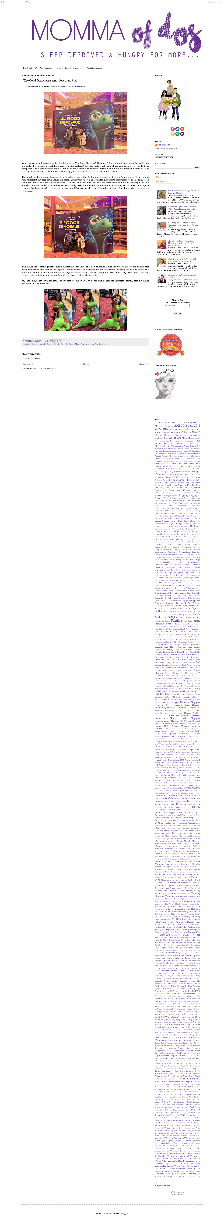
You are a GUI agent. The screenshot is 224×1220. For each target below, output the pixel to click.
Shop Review (193, 1019)
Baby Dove (179, 461)
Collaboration (180, 542)
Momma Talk (195, 888)
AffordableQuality (162, 446)
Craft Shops (194, 560)
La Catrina (163, 770)
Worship (169, 1174)
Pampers (172, 953)
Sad (198, 1004)
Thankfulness (173, 1082)
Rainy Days (195, 989)
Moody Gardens (181, 904)
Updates (196, 1120)
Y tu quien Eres (171, 1176)
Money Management (185, 901)
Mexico (176, 851)
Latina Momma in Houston (178, 780)
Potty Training (182, 976)
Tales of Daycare (161, 1061)
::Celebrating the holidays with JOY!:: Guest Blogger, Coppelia (182, 208)
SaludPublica (171, 1006)
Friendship (160, 652)
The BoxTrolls (175, 1084)
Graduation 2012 (171, 668)
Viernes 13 (159, 1128)
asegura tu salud (194, 454)
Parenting (189, 955)
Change (178, 523)
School (171, 1011)
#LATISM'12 (171, 422)
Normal (177, 940)
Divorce (179, 588)
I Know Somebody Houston (174, 744)
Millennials (184, 854)
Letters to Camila (163, 798)
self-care (190, 1014)
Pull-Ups (172, 986)
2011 (177, 425)
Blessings (164, 482)
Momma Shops (168, 888)
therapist (196, 1092)
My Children (182, 917)
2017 (171, 430)
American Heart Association (165, 451)
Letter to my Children (165, 795)
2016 (165, 429)
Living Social (195, 810)
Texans (157, 1068)
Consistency (171, 555)
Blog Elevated (159, 485)
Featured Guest (170, 631)
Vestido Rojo (186, 1125)
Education (159, 598)
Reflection (177, 994)
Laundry (168, 790)
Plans (197, 971)
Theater (188, 1092)
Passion (180, 961)
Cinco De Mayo (178, 534)
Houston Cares (163, 705)
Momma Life (186, 877)
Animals (197, 451)
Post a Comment (32, 359)
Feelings (183, 632)
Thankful (183, 1078)
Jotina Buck (196, 760)
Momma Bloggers (163, 867)
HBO (198, 678)
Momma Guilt (194, 874)
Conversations (160, 557)
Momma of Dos (177, 883)
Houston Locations (179, 724)
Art (172, 454)
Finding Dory (168, 637)
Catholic (196, 518)
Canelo (162, 516)
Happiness (159, 678)
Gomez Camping (162, 665)
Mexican (159, 843)
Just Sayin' (184, 762)
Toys (175, 1110)
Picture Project (162, 971)
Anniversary (160, 454)
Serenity (184, 1017)
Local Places (176, 818)
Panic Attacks (159, 956)
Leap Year (164, 793)
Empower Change (164, 603)
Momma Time (161, 891)
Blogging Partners (163, 498)
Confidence (172, 552)
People (166, 963)
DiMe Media (160, 585)
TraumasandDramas (191, 1112)
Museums (158, 917)
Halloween (173, 676)
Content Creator (185, 555)
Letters (179, 795)
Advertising (195, 443)
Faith (196, 614)
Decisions (190, 575)
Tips (193, 1099)
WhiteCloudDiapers (162, 1146)
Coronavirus (178, 557)
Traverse (192, 1115)
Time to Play (185, 1099)
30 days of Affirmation (171, 432)
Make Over (172, 828)
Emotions (177, 601)
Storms (189, 1045)
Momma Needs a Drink (189, 880)
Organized (182, 948)
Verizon (178, 1125)
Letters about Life (191, 795)
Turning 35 (170, 1118)
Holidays (159, 694)
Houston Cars (181, 705)
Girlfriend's (160, 660)
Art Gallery (178, 454)
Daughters (188, 573)
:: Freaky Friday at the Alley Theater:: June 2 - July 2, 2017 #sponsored (181, 243)
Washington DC (173, 1136)
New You (159, 937)
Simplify (169, 1025)
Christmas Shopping (190, 531)
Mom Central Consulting (191, 856)
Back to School (186, 464)
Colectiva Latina (161, 542)
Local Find (195, 815)
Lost (179, 820)
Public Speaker (161, 986)
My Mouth (188, 922)
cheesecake (187, 524)
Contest (197, 555)
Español (191, 606)
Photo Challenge (181, 966)
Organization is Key (169, 948)
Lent (198, 793)
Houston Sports (169, 736)
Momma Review (183, 886)
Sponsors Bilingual (173, 1040)
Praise (192, 976)
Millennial (175, 854)
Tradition (195, 1109)
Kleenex (157, 768)
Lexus (166, 802)
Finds (187, 637)
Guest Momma (172, 673)
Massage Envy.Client (162, 836)
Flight (192, 639)
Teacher (191, 1061)
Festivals (177, 634)
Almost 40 (180, 449)
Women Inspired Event (178, 1156)
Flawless (186, 639)
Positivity (159, 976)
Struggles (159, 1051)
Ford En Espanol (188, 644)
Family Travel (193, 626)
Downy (197, 590)
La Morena (192, 770)
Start (191, 1043)
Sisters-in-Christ (173, 1027)
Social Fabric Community (164, 1032)
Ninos (157, 940)
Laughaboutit (159, 790)
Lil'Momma (160, 810)
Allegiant (158, 449)
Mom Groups (183, 859)
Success (180, 1051)
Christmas (175, 531)
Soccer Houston (193, 1030)
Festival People (168, 634)
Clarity (181, 537)
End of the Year (168, 606)
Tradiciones (183, 1110)
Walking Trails (179, 1133)
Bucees (164, 506)
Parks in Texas (182, 958)
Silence (161, 1025)
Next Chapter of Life (171, 937)
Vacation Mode (171, 1123)
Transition (175, 1112)
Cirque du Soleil (162, 537)
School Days (181, 1011)
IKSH (176, 747)
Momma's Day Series (165, 893)
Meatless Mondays (162, 839)
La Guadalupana (181, 770)
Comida (196, 544)
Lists (178, 810)
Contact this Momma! (73, 68)
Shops (175, 1022)
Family (175, 620)
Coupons (185, 560)
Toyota (169, 1110)
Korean (163, 768)
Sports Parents (167, 1043)
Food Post (192, 642)
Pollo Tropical (177, 973)
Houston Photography (165, 734)
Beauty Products (174, 472)
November (177, 943)
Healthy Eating (169, 683)
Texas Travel (171, 1079)
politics (165, 973)
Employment (186, 601)
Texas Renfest (161, 1076)
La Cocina (171, 770)
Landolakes (175, 773)
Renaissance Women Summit (180, 996)
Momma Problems (192, 883)
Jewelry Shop (182, 757)
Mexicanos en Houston (188, 849)
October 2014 (170, 945)
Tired (197, 1099)
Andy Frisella (189, 451)
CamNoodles (161, 513)
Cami (197, 508)
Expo (195, 611)
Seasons (169, 1014)
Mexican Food (170, 843)
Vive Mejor (182, 1130)
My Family (192, 917)
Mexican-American (164, 849)
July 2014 (171, 762)
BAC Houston (173, 464)
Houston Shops (185, 734)
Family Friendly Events (64, 344)
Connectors (196, 552)
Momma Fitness (162, 872)
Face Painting (178, 615)
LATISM (187, 788)
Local (158, 812)
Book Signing (177, 501)
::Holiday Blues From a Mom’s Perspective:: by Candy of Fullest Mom (183, 225)
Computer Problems (163, 549)
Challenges (169, 524)
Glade (178, 663)
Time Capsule (174, 1099)
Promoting (158, 983)
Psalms (197, 983)
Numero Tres (187, 943)
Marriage (177, 833)
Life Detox (180, 804)
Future (186, 652)
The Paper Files (163, 1089)
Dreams (183, 593)
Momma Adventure (174, 861)
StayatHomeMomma (164, 1045)
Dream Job (164, 593)
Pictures (173, 971)
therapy (158, 1094)
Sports (157, 1043)
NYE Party (196, 943)
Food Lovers (181, 642)
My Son (196, 922)
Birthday (195, 477)
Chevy (194, 524)
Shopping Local (167, 1022)
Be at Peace (168, 466)
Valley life (195, 1123)
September (176, 1017)
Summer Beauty (161, 1053)
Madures (185, 826)
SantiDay (189, 1009)
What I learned (179, 1143)
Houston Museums (176, 731)
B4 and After (189, 459)
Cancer (191, 513)
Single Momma (193, 1025)
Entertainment (181, 606)
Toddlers (188, 1104)
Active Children (184, 441)
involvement (165, 755)
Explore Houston (169, 611)
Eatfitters (197, 595)
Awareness (159, 459)
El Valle (196, 598)
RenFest (196, 996)
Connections (184, 552)
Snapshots (173, 1030)
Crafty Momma (193, 562)
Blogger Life (160, 496)
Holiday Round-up (191, 691)
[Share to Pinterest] (60, 340)
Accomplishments (163, 441)
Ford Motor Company (175, 647)
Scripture (197, 1011)
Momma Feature (192, 869)
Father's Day (167, 629)
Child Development (178, 526)
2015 (31, 344)
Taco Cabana (171, 1058)
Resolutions (160, 999)
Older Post (143, 364)
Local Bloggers (169, 813)
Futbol (180, 652)
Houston (169, 699)
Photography (174, 968)
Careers (197, 516)
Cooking (169, 557)
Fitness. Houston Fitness (171, 639)
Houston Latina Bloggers (185, 718)
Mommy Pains (173, 896)
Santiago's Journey (177, 1009)
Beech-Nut (186, 472)
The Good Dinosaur (103, 344)
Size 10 (184, 1027)
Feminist (158, 634)
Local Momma (162, 818)
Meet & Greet (194, 839)
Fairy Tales (188, 615)
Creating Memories (191, 565)
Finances (159, 637)
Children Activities (163, 529)
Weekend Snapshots (174, 1138)
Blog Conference (193, 483)
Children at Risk (179, 529)
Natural (191, 925)
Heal (168, 681)
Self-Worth (166, 1017)
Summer (196, 1051)
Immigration (195, 747)
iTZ (192, 755)
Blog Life (182, 485)
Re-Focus (174, 991)
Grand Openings (194, 668)
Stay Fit (197, 1043)
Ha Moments (187, 673)
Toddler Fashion (162, 1105)
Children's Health (161, 531)
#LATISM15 (184, 423)
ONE (187, 945)
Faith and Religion (166, 617)
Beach (189, 469)
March (167, 831)
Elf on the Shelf (166, 601)
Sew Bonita (191, 1017)
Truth (162, 1118)
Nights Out (195, 937)
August (158, 456)
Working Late (193, 1169)
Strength (181, 1048)
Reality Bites (159, 994)
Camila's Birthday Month (168, 511)
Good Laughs (176, 665)
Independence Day (162, 749)
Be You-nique (182, 469)
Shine (157, 1020)
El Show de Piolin (185, 598)
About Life (175, 438)
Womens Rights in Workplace (171, 1164)
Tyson (180, 1118)
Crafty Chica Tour (179, 562)
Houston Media (194, 724)
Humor (188, 741)
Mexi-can (196, 841)
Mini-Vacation (161, 856)
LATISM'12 (195, 788)
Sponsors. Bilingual (191, 1040)
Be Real (166, 469)
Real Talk (196, 991)
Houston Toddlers (184, 739)
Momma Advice (192, 861)
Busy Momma (177, 508)
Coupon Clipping (175, 560)
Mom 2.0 (178, 856)
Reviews (166, 1001)
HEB (193, 683)
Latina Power (170, 783)
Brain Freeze (167, 503)
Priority (187, 978)
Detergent (190, 578)
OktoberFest (181, 945)
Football (172, 644)
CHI (198, 524)
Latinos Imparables (163, 788)
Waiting (170, 1133)
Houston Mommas (190, 726)
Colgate (170, 542)
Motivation (166, 909)
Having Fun (190, 678)
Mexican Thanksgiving (173, 846)
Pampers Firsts (195, 953)
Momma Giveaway (164, 874)
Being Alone (179, 474)
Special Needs (161, 1038)
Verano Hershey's (167, 1125)
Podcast (158, 973)
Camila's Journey (191, 511)
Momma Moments (169, 880)
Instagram (182, 752)
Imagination (184, 747)
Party (174, 961)
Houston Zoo (164, 741)
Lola (162, 820)
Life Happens (191, 804)
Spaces (182, 1035)
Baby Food (196, 461)
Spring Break (178, 1043)
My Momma (177, 922)
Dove (176, 590)
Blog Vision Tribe (180, 488)
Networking (167, 927)
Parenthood (178, 955)
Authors (183, 456)
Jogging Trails (167, 760)
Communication (162, 547)
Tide (198, 1097)
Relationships (189, 994)
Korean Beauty (172, 768)
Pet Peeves (169, 966)
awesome (168, 459)
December (181, 575)
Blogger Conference (176, 493)
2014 (197, 425)
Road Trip (183, 1001)
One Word (195, 945)
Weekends (189, 1138)
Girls (168, 660)
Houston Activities (183, 700)
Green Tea (165, 670)
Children (195, 526)
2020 (184, 430)
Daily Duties (196, 570)
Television (176, 1066)
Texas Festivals (193, 1071)
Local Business (185, 812)
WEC (198, 1136)
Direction (171, 585)
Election (157, 601)
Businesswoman (162, 508)
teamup (172, 1063)
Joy (162, 762)
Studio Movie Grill (170, 1051)
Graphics (158, 670)
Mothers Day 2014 (191, 906)
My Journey (192, 919)
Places (192, 971)
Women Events (184, 1153)
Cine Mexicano (193, 534)
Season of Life (160, 1014)
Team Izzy (164, 1063)
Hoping (178, 697)
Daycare (196, 573)
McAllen (196, 836)
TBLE (185, 1061)
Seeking (176, 1014)
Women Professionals (190, 1159)
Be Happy (192, 466)
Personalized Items (193, 963)
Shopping (158, 1022)
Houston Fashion (192, 713)
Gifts (178, 657)
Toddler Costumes (193, 1102)
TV (176, 1118)
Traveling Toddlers (179, 1115)
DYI (174, 595)
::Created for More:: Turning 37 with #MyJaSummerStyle (182, 260)
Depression (163, 578)
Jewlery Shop (194, 757)
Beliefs (197, 474)
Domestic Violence (161, 590)
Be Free (184, 466)
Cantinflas (181, 516)
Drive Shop (159, 595)
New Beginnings (168, 930)
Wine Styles (186, 1146)
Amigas (180, 451)
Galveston (173, 655)
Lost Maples (186, 820)
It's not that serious (184, 755)
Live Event (186, 810)
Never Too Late (178, 927)
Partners (167, 961)
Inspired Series (170, 752)
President (175, 978)
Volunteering (160, 1133)
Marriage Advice (192, 833)
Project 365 (194, 981)
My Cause (173, 917)
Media (185, 839)
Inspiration (194, 749)
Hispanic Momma (184, 688)
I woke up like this (192, 744)
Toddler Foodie (177, 1105)
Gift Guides (169, 657)
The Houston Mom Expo (186, 1087)
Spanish (188, 1035)
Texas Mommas (194, 1074)
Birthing (191, 480)
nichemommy (185, 937)
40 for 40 (193, 435)
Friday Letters (183, 649)
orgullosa (190, 948)
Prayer (158, 978)
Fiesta (183, 634)
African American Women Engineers (184, 446)
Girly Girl (175, 660)
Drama (157, 593)
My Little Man (165, 922)
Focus (157, 642)
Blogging (183, 495)
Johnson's (176, 760)
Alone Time (189, 449)
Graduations (183, 668)
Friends (197, 650)
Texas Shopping (175, 1076)
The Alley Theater (164, 1084)
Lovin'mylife (161, 825)
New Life (165, 934)
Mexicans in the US (163, 851)
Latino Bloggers (187, 785)
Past (186, 961)
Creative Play (170, 567)
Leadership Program (191, 790)
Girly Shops (185, 660)
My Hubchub (179, 919)
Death (172, 575)
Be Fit (177, 466)
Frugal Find (169, 652)
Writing (192, 1174)
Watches (184, 1136)
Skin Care (192, 1027)
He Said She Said (161, 681)
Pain (165, 953)
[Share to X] (55, 340)
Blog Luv (191, 485)
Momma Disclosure (162, 869)
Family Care (186, 621)
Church (167, 534)
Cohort (197, 539)
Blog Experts (171, 485)
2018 (175, 430)
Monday (159, 901)
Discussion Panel (193, 585)
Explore (186, 608)
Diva (163, 588)
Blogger (186, 490)
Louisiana (195, 820)
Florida (197, 639)
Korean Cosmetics (185, 768)
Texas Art (169, 1068)
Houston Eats (182, 710)
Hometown (190, 694)
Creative (159, 567)
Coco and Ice (188, 539)
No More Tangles (167, 940)
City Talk (174, 537)
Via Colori (196, 1125)
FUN (176, 652)
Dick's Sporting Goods (171, 583)
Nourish (168, 943)
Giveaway (159, 662)
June (177, 762)
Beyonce (169, 477)
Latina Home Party (185, 778)
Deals (157, 575)
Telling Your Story (187, 1066)
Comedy (187, 544)
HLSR (170, 691)
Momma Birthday (190, 864)
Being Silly (189, 474)
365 (172, 435)
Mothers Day (174, 906)
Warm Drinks (160, 1136)
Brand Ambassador (181, 503)
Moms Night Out (194, 899)
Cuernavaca (187, 567)
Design (172, 578)
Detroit (197, 578)
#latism (159, 422)
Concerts (176, 549)
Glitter (185, 663)
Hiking (188, 686)
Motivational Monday (181, 909)
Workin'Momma (177, 1169)
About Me (186, 438)
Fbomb (182, 629)
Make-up (181, 828)
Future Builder (195, 652)
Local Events (182, 815)
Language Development (187, 773)
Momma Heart (161, 877)
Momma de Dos (194, 867)
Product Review (171, 981)
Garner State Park (187, 655)
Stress (189, 1048)
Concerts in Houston (191, 549)
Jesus (163, 757)
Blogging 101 (194, 495)
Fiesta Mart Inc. (193, 634)
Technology (190, 1063)
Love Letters (167, 823)
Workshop (159, 1174)
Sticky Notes (180, 1045)
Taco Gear (181, 1058)
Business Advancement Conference (184, 506)
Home (58, 68)
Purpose (196, 986)
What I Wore (194, 1143)
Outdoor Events (182, 950)
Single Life (179, 1025)
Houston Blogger (171, 702)
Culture (159, 570)
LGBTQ (171, 802)
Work (177, 1166)
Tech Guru (179, 1063)
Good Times (186, 665)
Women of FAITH (170, 1158)
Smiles (165, 1030)
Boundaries (159, 503)
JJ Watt (158, 760)
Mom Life (191, 859)
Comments (163, 182)
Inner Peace (181, 749)
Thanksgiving (187, 1082)
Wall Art (189, 1133)
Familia (196, 617)
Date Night (168, 573)
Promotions (168, 983)
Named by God (182, 925)
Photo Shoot (195, 966)
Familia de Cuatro (162, 621)
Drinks (197, 593)
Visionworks (190, 1128)
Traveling (166, 1115)
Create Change (161, 565)
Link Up (171, 810)
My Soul (159, 925)
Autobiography (193, 456)
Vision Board (178, 1128)
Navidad (158, 927)
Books (197, 501)
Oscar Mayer (171, 950)
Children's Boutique (193, 529)
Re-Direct (166, 991)
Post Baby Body (169, 976)
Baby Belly (162, 461)
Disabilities (181, 585)
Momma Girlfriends (193, 872)
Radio (183, 989)
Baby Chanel (170, 461)
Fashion (158, 629)
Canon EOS (174, 516)
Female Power (194, 632)
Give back (195, 660)
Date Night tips (178, 573)
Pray (198, 976)
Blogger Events (193, 493)
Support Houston (177, 1056)
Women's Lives (193, 1161)
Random (159, 991)
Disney (158, 588)
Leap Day (158, 793)
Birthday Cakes (161, 480)
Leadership (176, 790)
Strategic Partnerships (165, 1048)
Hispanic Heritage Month (164, 688)
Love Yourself (188, 823)
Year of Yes (183, 1176)
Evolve (179, 608)
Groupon (179, 670)
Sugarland (188, 1051)
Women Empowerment (166, 1153)
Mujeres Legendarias (179, 914)
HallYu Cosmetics (185, 676)
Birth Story (185, 477)
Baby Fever (187, 461)
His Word (195, 686)
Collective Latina (163, 544)
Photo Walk (161, 968)
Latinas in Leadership (170, 785)
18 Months (169, 426)
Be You (173, 469)
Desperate (178, 578)
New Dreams (175, 932)
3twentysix (178, 435)
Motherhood (161, 906)
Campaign (172, 513)
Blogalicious (174, 490)
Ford (179, 644)
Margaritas (175, 831)
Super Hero (196, 1053)
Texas (163, 1068)
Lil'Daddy (195, 807)
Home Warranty (178, 694)
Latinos (197, 785)
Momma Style (182, 888)
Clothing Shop (162, 539)
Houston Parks (193, 731)
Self (183, 1014)
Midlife (168, 854)
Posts (160, 177)
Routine (182, 1004)
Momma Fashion (176, 869)
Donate (171, 590)
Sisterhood (160, 1027)
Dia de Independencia (163, 580)
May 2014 (187, 836)
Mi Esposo (193, 851)
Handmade (196, 676)
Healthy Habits (184, 683)
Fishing (191, 637)
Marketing (165, 833)
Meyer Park (184, 851)
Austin (176, 456)
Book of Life (166, 501)
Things (165, 1094)
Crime (179, 567)
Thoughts (177, 1097)
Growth (190, 670)
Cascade (158, 518)
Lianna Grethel (180, 802)
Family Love (194, 624)
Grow (185, 670)
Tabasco (163, 1058)
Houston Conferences (177, 707)
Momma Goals (180, 874)
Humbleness (180, 741)
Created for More (175, 565)
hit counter (177, 1195)
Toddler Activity (162, 1102)
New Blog (193, 930)
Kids (183, 765)
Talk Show (172, 1061)
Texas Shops (188, 1076)
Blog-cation (194, 488)
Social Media (189, 1032)
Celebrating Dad (194, 521)
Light (186, 807)
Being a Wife (168, 474)
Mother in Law (194, 904)
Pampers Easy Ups (182, 953)
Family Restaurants (177, 626)
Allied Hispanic (169, 449)
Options (157, 948)
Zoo (164, 1179)
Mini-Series (194, 854)
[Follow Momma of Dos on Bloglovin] (165, 398)
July (166, 762)
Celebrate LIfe (168, 521)
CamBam (190, 508)
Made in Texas (174, 826)
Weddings (159, 1138)
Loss (175, 820)
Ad (198, 440)
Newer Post (27, 364)
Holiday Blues (178, 691)
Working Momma (163, 1171)
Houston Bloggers (190, 702)
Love (157, 822)
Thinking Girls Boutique (189, 1094)
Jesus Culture (172, 757)
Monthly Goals (167, 904)
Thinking (173, 1094)
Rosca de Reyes (173, 1004)
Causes (158, 521)
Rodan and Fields (194, 1001)
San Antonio (184, 1006)
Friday (170, 649)
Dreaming (174, 593)
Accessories (195, 438)
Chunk (158, 534)
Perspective (160, 966)
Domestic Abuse (194, 588)
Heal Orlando (175, 681)
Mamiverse (159, 831)
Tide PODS (159, 1099)
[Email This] (51, 340)
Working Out (179, 1171)
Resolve (171, 999)
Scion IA (190, 1011)
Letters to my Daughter (182, 798)
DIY (185, 588)
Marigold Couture (187, 831)
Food (172, 642)
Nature (197, 925)
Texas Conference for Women (187, 1068)
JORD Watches (185, 760)
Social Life (178, 1032)
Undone (190, 1118)
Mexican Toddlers (192, 846)
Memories (159, 841)
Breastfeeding (195, 503)
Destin (184, 578)
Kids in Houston (193, 765)
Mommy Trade (186, 896)
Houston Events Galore (173, 713)
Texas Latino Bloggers (165, 1073)
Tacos (197, 1058)
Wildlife (178, 1146)
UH (185, 1118)
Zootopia (169, 1179)
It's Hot (174, 755)
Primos (181, 978)
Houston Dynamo (168, 710)
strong (197, 1048)
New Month (184, 935)
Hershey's (181, 686)
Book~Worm (188, 501)
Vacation (159, 1123)
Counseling (188, 557)
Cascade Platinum (167, 518)
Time (165, 1099)
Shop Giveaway (168, 1020)
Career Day (189, 516)
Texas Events (180, 1071)
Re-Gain (181, 991)
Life (189, 801)
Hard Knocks (170, 678)
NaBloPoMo (169, 925)
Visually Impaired (170, 1130)
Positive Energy (192, 973)
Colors (178, 544)
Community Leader (191, 547)
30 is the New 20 (191, 432)
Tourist (163, 1110)
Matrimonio (174, 836)
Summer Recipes (176, 1053)
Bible (176, 477)
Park (198, 956)
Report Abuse (162, 1185)
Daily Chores (186, 570)
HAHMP (165, 676)
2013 (190, 426)
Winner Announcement (172, 1148)
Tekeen (169, 1066)
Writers (183, 1174)
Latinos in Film (178, 788)
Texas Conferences (164, 1071)
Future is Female (161, 655)
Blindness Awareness (177, 483)
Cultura (196, 567)
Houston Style (184, 736)
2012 (184, 425)
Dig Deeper (184, 583)
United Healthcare (168, 1120)
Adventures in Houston (44, 344)
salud (164, 1006)
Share (197, 1017)
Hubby (172, 741)
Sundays (188, 1053)
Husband (195, 741)
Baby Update (161, 464)
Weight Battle (171, 1141)
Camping (183, 513)
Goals (191, 662)
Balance (196, 464)
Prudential (189, 983)
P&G (161, 953)
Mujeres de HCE (163, 914)
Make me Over (194, 826)
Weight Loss (183, 1141)
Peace (197, 961)
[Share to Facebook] (58, 340)
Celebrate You (181, 521)
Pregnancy (166, 978)
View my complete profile (166, 148)
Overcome (193, 950)
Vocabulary (196, 1130)
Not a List (185, 940)
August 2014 (167, 456)
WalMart (197, 1133)
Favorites (176, 629)
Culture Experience (172, 570)
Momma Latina (174, 877)
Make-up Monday (193, 828)
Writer (177, 1174)
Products (183, 981)
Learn (170, 793)
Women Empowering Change (185, 1151)
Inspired (159, 752)
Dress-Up (190, 593)
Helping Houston (169, 686)
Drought (168, 595)
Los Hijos (168, 820)
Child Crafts (160, 526)
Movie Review (81, 344)
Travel (158, 1115)
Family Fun (181, 624)
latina (161, 775)
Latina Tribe (181, 783)
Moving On (186, 912)
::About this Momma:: (94, 68)
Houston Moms (161, 729)
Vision (167, 1128)
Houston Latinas (162, 721)
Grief (172, 670)
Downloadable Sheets (186, 590)
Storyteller (196, 1045)
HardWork (180, 678)
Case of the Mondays (183, 518)
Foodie (164, 644)
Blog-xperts (160, 490)
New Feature (189, 932)
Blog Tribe (165, 488)
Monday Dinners (169, 901)
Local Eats (171, 815)
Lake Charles (164, 773)
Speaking (196, 1035)
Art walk (185, 454)
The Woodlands (177, 1092)
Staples (186, 1043)
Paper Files (168, 956)
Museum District (193, 914)
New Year (195, 934)
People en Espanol (177, 963)
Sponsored (181, 1037)
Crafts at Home (166, 562)
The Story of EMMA (189, 1089)
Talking (179, 1061)
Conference (160, 552)
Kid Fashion (160, 765)
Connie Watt (160, 555)
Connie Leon (163, 145)
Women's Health (176, 1161)
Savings (165, 1011)
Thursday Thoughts (189, 1097)
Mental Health (183, 841)
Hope (172, 696)
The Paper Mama (175, 1089)
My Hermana (165, 919)
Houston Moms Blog (176, 729)
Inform (172, 749)
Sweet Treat (190, 1056)
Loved (198, 823)
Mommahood (183, 893)
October (158, 945)
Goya (157, 668)
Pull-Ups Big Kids (184, 986)
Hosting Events (187, 697)
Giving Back (170, 663)
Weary (192, 1136)
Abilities (165, 438)
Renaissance (160, 996)
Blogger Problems (172, 496)
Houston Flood (160, 716)
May (181, 836)
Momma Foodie (178, 872)
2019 (179, 430)
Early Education (184, 595)
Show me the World (185, 1022)
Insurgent (190, 752)
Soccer (182, 1030)
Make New (160, 828)
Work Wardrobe (187, 1166)
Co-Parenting (176, 539)
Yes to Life (191, 1176)
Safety (157, 1006)
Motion (157, 909)
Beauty (163, 472)
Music (165, 917)
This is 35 (167, 1097)
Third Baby (159, 1097)
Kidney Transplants (173, 765)
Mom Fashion (171, 859)
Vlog (189, 1130)
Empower (195, 601)
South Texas (173, 1035)
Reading (188, 991)
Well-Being (166, 1143)
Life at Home (168, 804)
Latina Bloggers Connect (189, 775)
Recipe (168, 994)
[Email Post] (46, 341)
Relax (198, 994)
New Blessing (183, 930)
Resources (180, 999)
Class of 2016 (189, 537)
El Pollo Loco (171, 598)
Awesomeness (178, 459)
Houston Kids (161, 718)
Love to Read (177, 823)
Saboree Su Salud (191, 1004)
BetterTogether (160, 477)
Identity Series (163, 746)
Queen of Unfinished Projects (167, 989)
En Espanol (194, 603)
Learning (178, 793)
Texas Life (182, 1073)
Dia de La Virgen (180, 580)
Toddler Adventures (177, 1102)
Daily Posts (158, 573)
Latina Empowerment (165, 778)
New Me (174, 935)
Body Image (189, 498)
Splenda (171, 1038)
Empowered (181, 603)
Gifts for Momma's (191, 657)
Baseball (158, 466)
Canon (167, 516)
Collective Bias (193, 542)
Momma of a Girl (162, 883)
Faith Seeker (185, 618)
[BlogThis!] (53, 340)
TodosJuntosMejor (169, 1107)
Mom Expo (159, 859)
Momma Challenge (180, 867)
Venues (157, 1125)
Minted (171, 856)
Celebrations (159, 524)
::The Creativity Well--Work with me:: (37, 68)
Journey (157, 762)
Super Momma (162, 1056)
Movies (91, 344)
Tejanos (164, 1066)
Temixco (197, 1066)
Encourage (159, 606)
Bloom (181, 498)
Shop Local (181, 1020)
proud (176, 983)
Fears (188, 629)
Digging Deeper (194, 583)
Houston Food (173, 716)
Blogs (174, 498)
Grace (161, 668)
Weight (161, 1141)
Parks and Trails (163, 958)
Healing (184, 681)
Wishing (186, 1148)
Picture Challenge (191, 968)
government (196, 665)
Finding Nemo (179, 637)
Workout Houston (193, 1171)
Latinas (191, 783)
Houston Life (177, 721)
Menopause (170, 841)
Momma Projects (164, 885)
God (198, 662)
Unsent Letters (183, 1120)
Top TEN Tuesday (183, 1107)
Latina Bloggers (171, 775)
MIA (163, 854)
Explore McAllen (185, 611)
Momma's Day (193, 891)
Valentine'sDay (184, 1123)
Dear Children (164, 575)
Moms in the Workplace (176, 899)
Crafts (157, 562)
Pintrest (181, 971)
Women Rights (161, 1161)
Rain (188, 989)
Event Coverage (168, 608)
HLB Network (161, 691)
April (168, 454)
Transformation (162, 1112)
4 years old (186, 435)
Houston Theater (168, 739)
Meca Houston (176, 839)
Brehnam (158, 506)
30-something (162, 435)
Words (170, 1166)
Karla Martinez (194, 762)
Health (191, 681)
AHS (198, 446)
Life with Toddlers (173, 807)
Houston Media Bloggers (167, 726)
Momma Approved (166, 864)
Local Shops (188, 818)
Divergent (170, 588)
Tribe (157, 1118)
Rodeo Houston (161, 1004)
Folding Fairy (165, 642)
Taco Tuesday (190, 1058)
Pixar (186, 971)
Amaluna (197, 449)
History (197, 688)
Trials (198, 1115)
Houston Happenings (190, 716)
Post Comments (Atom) (45, 368)
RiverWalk (174, 1001)
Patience (192, 961)
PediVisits (158, 963)
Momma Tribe (177, 891)
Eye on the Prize (165, 615)
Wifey (172, 1146)
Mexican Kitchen (184, 844)
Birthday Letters (177, 480)
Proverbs (181, 983)
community (175, 547)
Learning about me (188, 793)
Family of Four (161, 626)
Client (198, 537)
